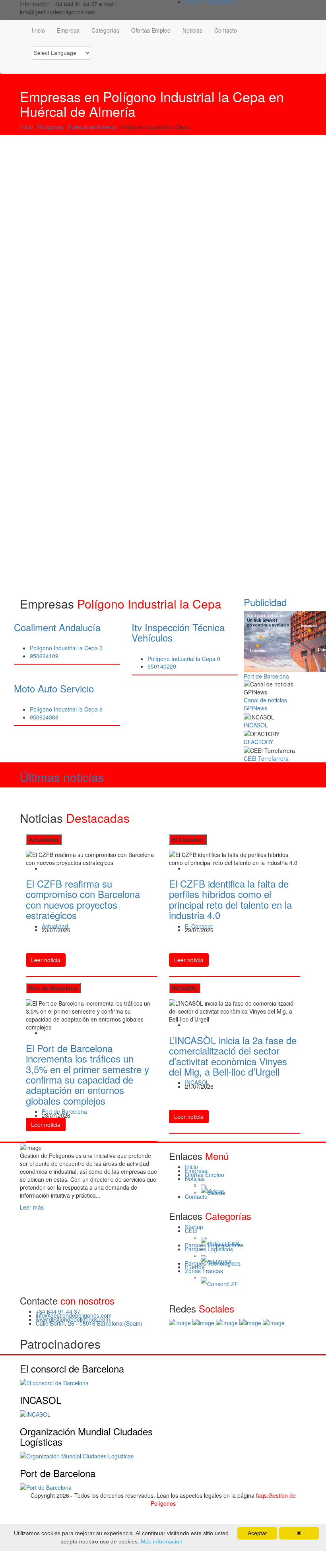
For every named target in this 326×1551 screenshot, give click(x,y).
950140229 (161, 666)
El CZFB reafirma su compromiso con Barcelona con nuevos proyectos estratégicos (83, 899)
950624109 (44, 656)
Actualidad (55, 926)
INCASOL (256, 725)
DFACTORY (258, 742)
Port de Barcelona (266, 676)
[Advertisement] (163, 194)
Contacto (225, 30)
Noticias (192, 30)
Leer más (32, 1207)
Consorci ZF (222, 1284)
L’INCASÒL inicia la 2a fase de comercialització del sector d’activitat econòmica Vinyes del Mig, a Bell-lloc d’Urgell (233, 1055)
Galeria (216, 1193)
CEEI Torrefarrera (266, 758)
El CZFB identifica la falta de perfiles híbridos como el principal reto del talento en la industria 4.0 (230, 899)
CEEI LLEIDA (223, 1244)
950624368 (44, 717)
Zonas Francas (204, 1271)
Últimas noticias (62, 776)
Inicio (38, 30)
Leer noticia (45, 960)
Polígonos (50, 127)
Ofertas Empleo (151, 30)
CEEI (191, 1231)
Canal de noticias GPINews (265, 704)
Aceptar (257, 1533)
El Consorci (199, 926)
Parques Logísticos (209, 1249)
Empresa (68, 30)
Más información (160, 1541)
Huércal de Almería (92, 127)
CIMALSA (219, 1262)
